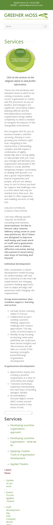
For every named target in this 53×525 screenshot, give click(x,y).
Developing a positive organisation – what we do (23, 442)
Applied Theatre (19, 464)
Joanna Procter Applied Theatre (10, 496)
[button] (18, 412)
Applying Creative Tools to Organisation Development (22, 454)
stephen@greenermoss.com (31, 5)
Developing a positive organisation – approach (22, 429)
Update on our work (10, 483)
